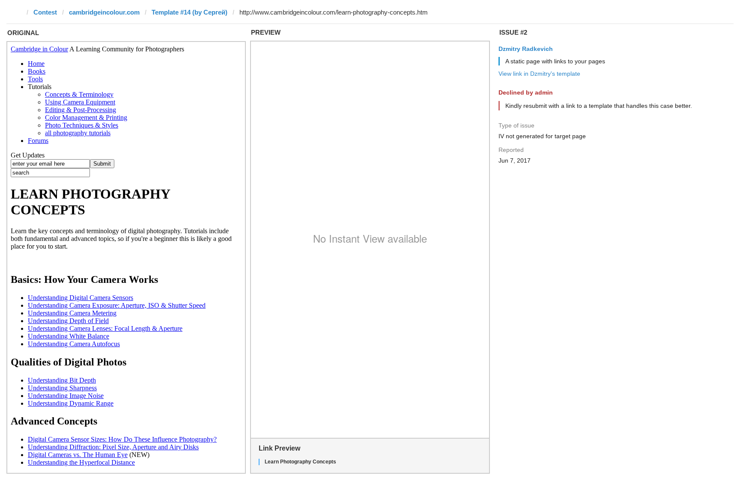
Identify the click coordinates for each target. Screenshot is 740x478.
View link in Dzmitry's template (539, 73)
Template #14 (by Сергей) (189, 12)
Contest (45, 12)
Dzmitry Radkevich (525, 48)
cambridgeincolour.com (104, 12)
